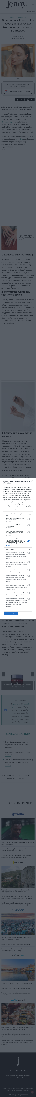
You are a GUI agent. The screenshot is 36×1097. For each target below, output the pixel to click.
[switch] (28, 519)
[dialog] (18, 548)
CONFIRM (10, 613)
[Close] (32, 481)
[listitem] (18, 514)
